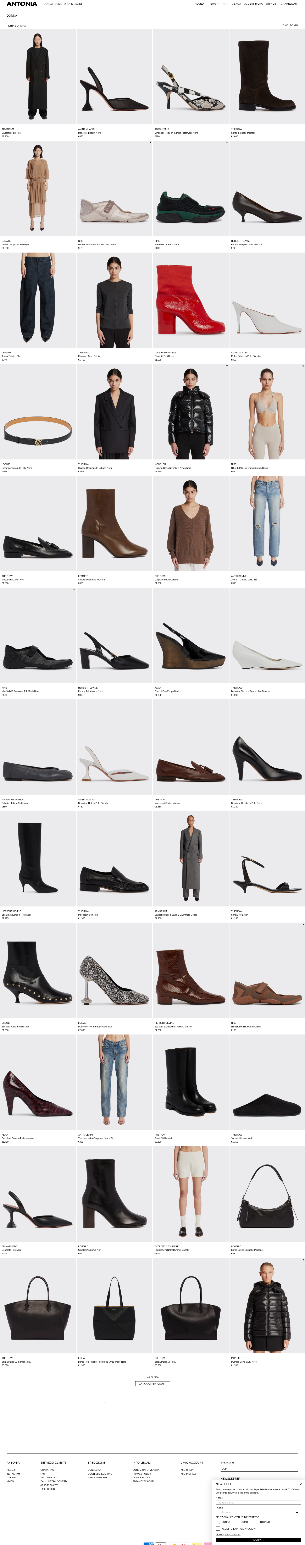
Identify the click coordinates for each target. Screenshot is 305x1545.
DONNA (294, 25)
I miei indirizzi (188, 1474)
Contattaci (47, 1470)
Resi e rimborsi (97, 1477)
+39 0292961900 (48, 1477)
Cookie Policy (141, 1477)
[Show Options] (297, 1512)
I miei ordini (187, 1470)
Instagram (13, 1474)
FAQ (42, 1474)
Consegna (94, 1470)
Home (284, 25)
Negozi (11, 1470)
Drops (68, 3)
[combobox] (257, 1512)
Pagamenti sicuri (143, 1481)
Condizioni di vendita (146, 1470)
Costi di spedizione (100, 1474)
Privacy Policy (142, 1474)
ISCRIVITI (258, 1540)
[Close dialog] (301, 1484)
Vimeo (10, 1481)
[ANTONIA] (22, 3)
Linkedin (12, 1477)
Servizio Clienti (53, 1462)
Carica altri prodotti (152, 1384)
